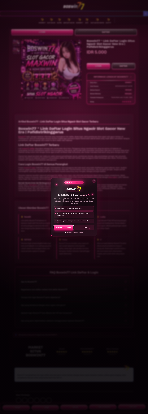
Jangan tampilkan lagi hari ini (75, 232)
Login (84, 227)
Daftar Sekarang (63, 227)
